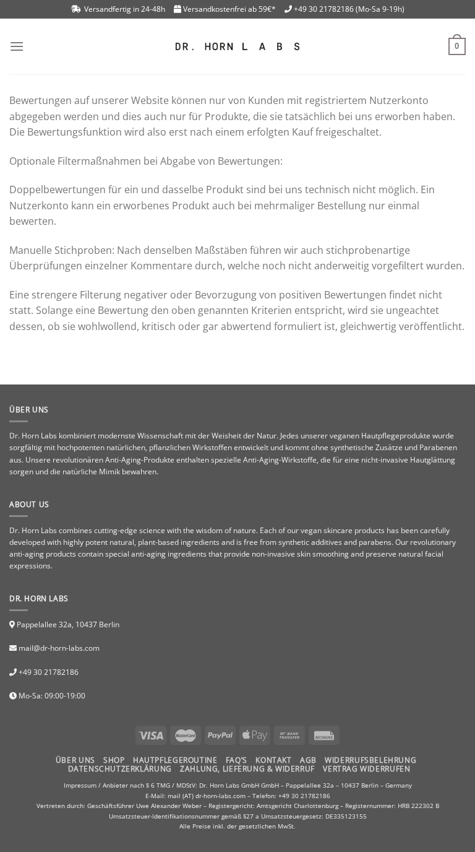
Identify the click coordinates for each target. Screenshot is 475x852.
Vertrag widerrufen (366, 768)
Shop (113, 760)
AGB (308, 760)
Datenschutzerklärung (120, 768)
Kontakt (273, 760)
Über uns (75, 760)
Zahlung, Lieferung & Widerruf (247, 768)
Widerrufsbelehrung (370, 760)
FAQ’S (236, 760)
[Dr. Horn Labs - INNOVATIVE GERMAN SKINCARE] (237, 46)
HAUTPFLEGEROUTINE (175, 760)
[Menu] (16, 46)
